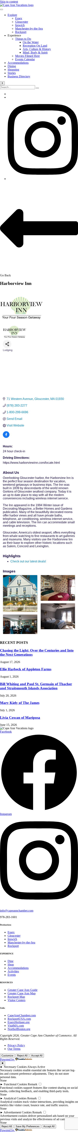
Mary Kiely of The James (19, 703)
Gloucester (21, 21)
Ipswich (20, 25)
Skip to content (9, 1)
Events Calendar (25, 59)
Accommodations (18, 62)
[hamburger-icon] (1, 9)
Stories (12, 73)
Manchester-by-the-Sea (29, 28)
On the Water (31, 42)
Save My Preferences (28, 1126)
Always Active (36, 1066)
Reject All (22, 1055)
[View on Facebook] (6, 436)
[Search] (37, 88)
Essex (18, 18)
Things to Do (23, 38)
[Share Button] (7, 344)
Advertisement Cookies (18, 1112)
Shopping (13, 69)
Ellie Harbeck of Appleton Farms (25, 669)
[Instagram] (43, 178)
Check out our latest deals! (28, 561)
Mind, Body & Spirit (35, 52)
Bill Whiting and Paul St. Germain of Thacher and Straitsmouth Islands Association (36, 686)
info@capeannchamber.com (16, 910)
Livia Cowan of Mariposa (20, 718)
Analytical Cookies (15, 1098)
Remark (32, 1084)
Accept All (36, 1055)
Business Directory (19, 76)
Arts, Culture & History (37, 49)
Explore (12, 15)
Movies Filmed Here (27, 56)
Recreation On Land (35, 45)
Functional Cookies (15, 1084)
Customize (7, 1055)
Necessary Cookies (15, 1066)
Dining (12, 66)
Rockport (20, 32)
